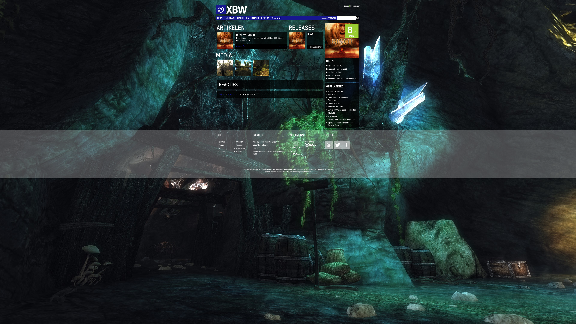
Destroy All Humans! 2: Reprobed (341, 119)
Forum (265, 18)
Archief (239, 151)
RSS (220, 148)
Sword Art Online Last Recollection (342, 110)
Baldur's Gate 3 (334, 103)
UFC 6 (255, 148)
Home (220, 18)
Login (346, 6)
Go (358, 18)
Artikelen (243, 18)
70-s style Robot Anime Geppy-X (266, 142)
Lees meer (281, 46)
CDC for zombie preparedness (298, 172)
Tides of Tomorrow (335, 91)
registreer (233, 94)
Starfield (331, 113)
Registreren (355, 6)
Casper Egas (241, 46)
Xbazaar (276, 18)
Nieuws (230, 18)
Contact (222, 151)
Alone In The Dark (335, 107)
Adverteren (240, 148)
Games (255, 18)
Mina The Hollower (260, 145)
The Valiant (332, 116)
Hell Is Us (332, 95)
